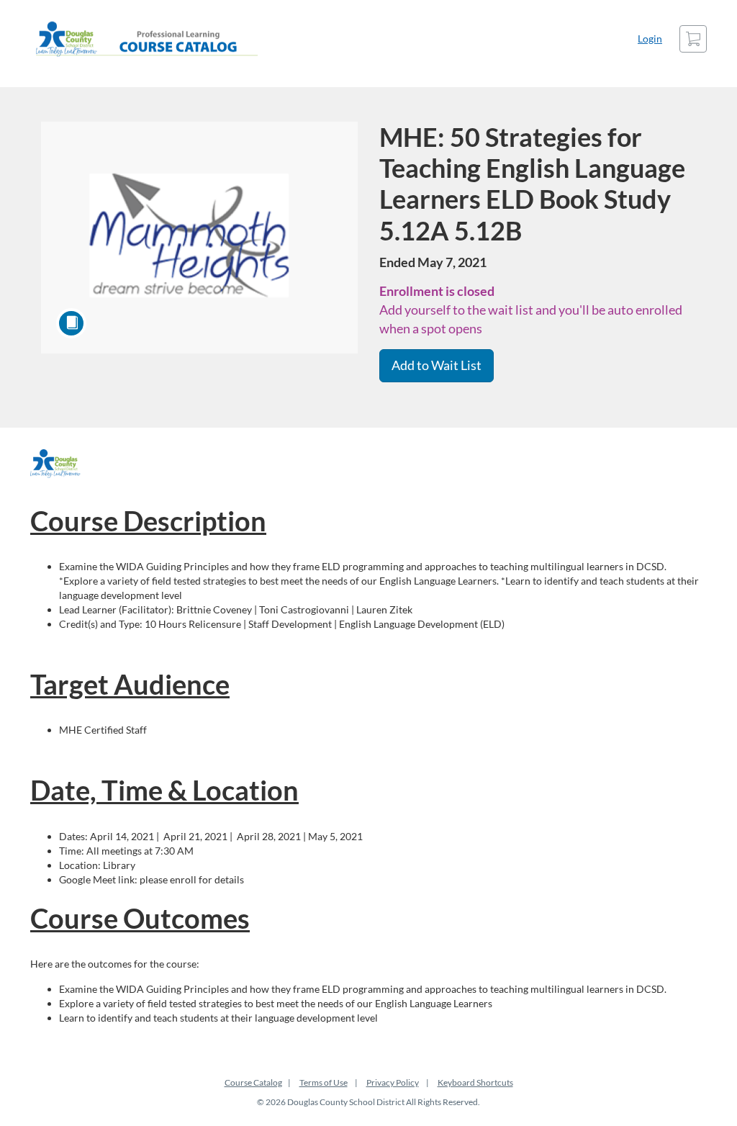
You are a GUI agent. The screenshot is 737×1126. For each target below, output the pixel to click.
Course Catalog (253, 1082)
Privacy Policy (392, 1082)
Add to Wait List (436, 365)
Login (650, 38)
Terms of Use (323, 1082)
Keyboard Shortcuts (475, 1082)
